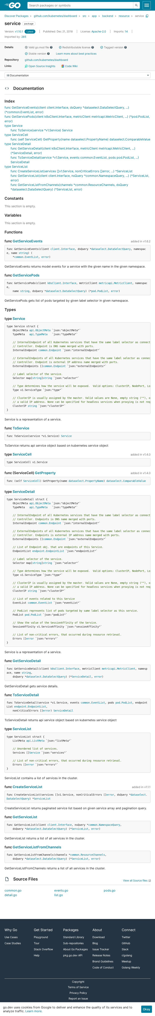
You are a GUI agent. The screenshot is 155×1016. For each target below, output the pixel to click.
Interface (68, 248)
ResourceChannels (93, 854)
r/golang (127, 955)
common (18, 256)
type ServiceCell (16, 135)
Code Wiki (71, 66)
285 (15, 36)
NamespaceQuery (109, 824)
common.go (13, 890)
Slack (125, 949)
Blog (95, 943)
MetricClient (123, 283)
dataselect (98, 248)
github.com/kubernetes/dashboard (55, 15)
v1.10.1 (14, 31)
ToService (21, 428)
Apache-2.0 (98, 31)
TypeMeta (41, 334)
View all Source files (135, 880)
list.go (58, 895)
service (139, 15)
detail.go (11, 895)
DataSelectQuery (119, 248)
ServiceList (22, 729)
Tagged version (113, 47)
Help (37, 955)
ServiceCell (22, 454)
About (97, 930)
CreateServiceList (27, 787)
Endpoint (55, 350)
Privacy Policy (78, 992)
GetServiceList (25, 817)
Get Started (43, 930)
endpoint (38, 551)
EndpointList (55, 551)
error (45, 256)
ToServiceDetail (26, 695)
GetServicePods (26, 275)
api (31, 330)
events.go (61, 890)
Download (98, 937)
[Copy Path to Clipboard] (147, 16)
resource (124, 15)
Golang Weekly (131, 967)
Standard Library (73, 937)
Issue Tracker (100, 949)
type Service (13, 126)
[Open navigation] (146, 5)
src (84, 15)
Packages (70, 930)
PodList (102, 291)
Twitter (126, 937)
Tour (36, 943)
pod (93, 291)
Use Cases (11, 937)
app (94, 15)
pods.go (109, 890)
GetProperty (45, 473)
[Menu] (77, 75)
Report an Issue (78, 998)
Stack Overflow (43, 949)
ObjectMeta (42, 330)
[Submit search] (136, 5)
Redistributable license (76, 47)
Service (19, 319)
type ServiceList (16, 166)
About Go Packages (75, 949)
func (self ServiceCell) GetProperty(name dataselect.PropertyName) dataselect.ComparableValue (80, 139)
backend (107, 15)
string (23, 252)
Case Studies (13, 943)
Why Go (11, 930)
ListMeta (38, 740)
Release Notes (101, 955)
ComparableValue (134, 480)
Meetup (126, 961)
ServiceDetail (24, 492)
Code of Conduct (103, 967)
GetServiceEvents (28, 241)
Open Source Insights (41, 66)
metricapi (105, 283)
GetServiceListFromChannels (37, 847)
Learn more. (33, 1011)
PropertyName (94, 480)
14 (121, 31)
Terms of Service (78, 987)
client (55, 248)
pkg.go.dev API (72, 955)
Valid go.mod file (39, 47)
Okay (146, 1009)
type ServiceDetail (18, 144)
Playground (41, 937)
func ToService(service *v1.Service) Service (42, 130)
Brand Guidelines (102, 961)
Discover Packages (16, 15)
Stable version (37, 53)
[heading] (16, 5)
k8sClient (54, 283)
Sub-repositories (73, 943)
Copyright (78, 981)
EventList (31, 256)
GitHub (126, 943)
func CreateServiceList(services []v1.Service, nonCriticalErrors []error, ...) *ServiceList (72, 171)
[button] (26, 47)
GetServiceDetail (27, 661)
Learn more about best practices (76, 53)
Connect (129, 930)
